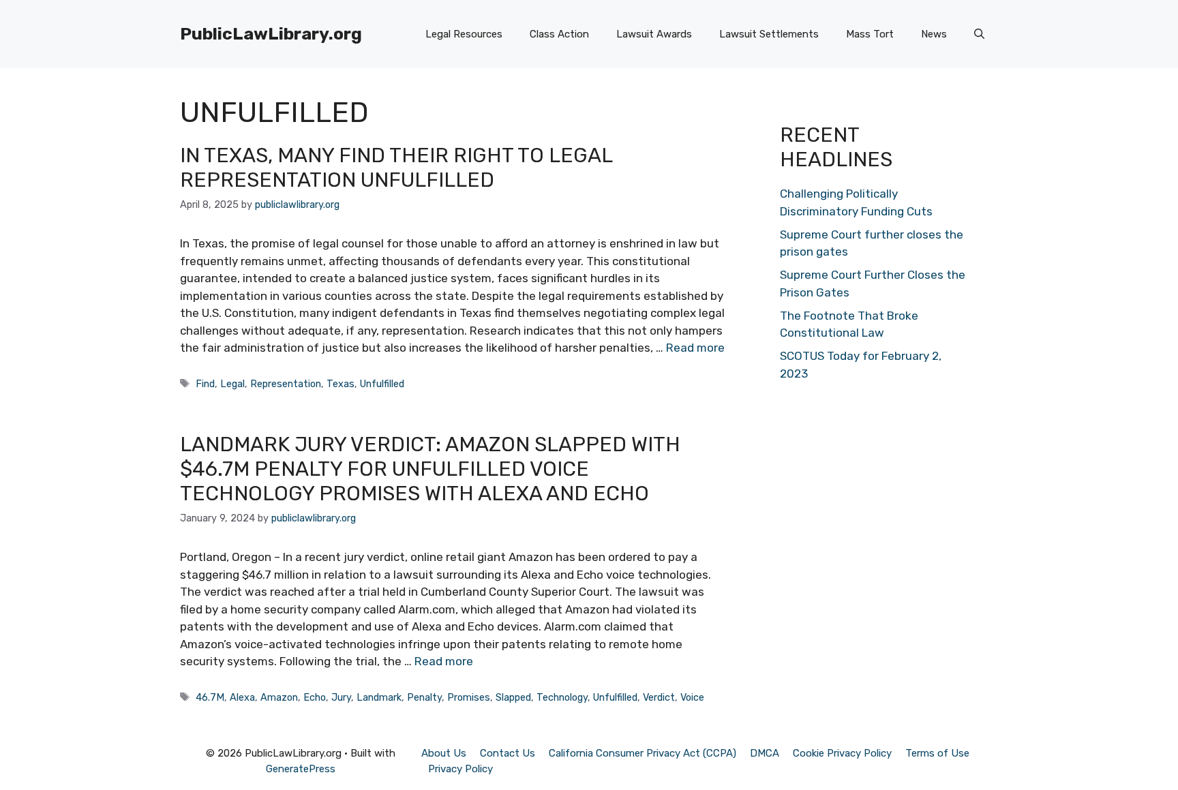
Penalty (424, 697)
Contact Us (507, 753)
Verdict (659, 697)
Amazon (279, 697)
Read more (695, 347)
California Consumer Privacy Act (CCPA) (642, 753)
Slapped (513, 697)
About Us (443, 753)
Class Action (559, 34)
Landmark (379, 697)
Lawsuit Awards (654, 34)
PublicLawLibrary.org (271, 34)
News (934, 34)
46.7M (210, 697)
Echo (314, 697)
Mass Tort (870, 34)
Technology (562, 697)
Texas (340, 384)
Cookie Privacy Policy (842, 753)
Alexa (242, 697)
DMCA (764, 753)
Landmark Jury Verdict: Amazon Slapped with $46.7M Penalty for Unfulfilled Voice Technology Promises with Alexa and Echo (430, 469)
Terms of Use (937, 753)
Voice (692, 697)
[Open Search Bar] (979, 34)
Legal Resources (463, 34)
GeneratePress (300, 769)
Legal (232, 384)
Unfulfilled (382, 384)
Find (205, 384)
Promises (468, 697)
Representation (285, 384)
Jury (341, 697)
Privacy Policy (460, 769)
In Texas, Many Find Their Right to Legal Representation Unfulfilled (396, 167)
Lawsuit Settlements (769, 34)
